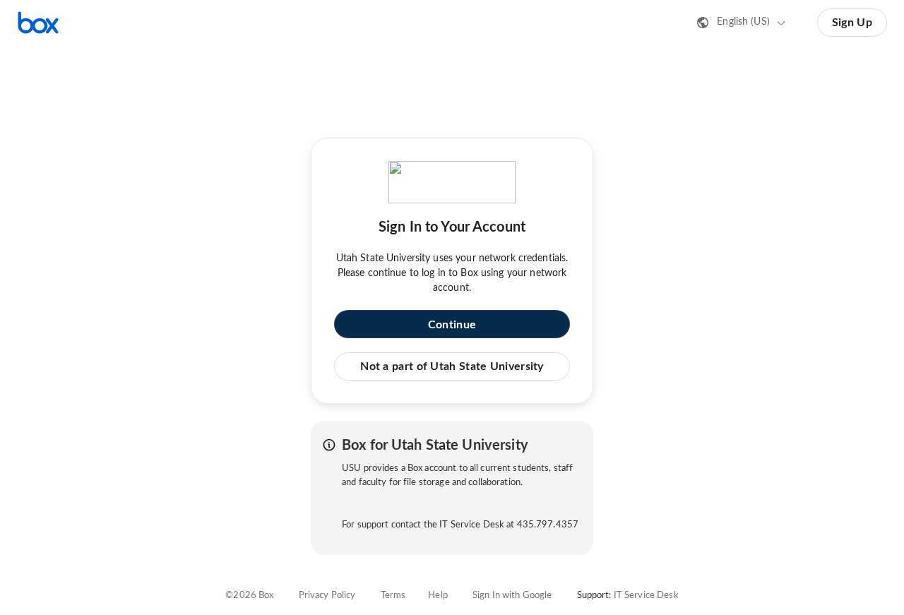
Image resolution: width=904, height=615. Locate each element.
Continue (452, 324)
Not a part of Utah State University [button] (452, 366)
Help (438, 595)
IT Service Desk (646, 595)
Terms (393, 595)
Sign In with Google (512, 595)
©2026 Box (249, 595)
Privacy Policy (327, 595)
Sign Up (852, 22)
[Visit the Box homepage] (38, 22)
